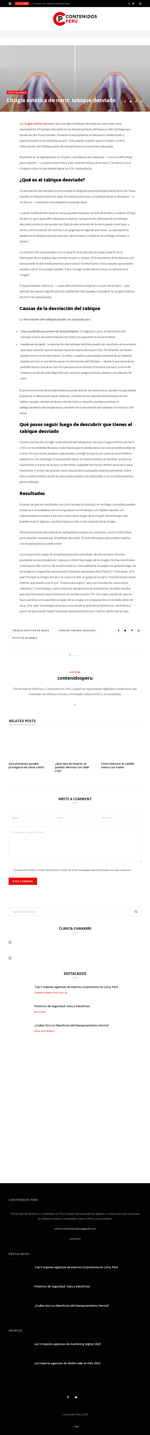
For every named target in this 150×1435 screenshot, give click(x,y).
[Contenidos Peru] (75, 19)
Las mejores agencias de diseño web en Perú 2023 (67, 1363)
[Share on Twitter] (130, 101)
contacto (75, 1238)
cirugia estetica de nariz (31, 630)
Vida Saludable (17, 92)
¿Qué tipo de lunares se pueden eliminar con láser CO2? (72, 767)
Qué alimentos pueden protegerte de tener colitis (26, 765)
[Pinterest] (136, 101)
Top (76, 1426)
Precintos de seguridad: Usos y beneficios (62, 1006)
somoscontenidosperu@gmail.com (75, 1228)
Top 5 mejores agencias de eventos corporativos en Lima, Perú (76, 987)
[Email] (141, 101)
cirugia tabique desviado (77, 630)
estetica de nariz (25, 637)
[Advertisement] (75, 1107)
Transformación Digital (51, 992)
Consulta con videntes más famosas (51, 3)
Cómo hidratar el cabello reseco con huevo (117, 765)
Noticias (40, 1011)
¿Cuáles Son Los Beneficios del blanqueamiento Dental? (71, 1025)
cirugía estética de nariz (39, 123)
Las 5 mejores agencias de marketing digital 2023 (67, 1344)
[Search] (140, 3)
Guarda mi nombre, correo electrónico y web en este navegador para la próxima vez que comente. (72, 870)
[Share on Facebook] (124, 101)
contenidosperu (75, 678)
